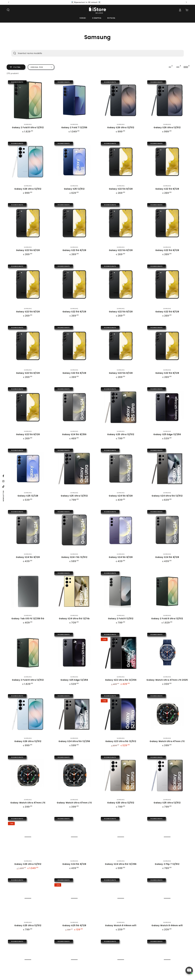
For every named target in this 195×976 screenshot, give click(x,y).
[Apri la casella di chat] (189, 970)
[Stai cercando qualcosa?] (14, 53)
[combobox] (93, 53)
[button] (8, 10)
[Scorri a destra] (186, 2)
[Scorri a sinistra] (9, 2)
